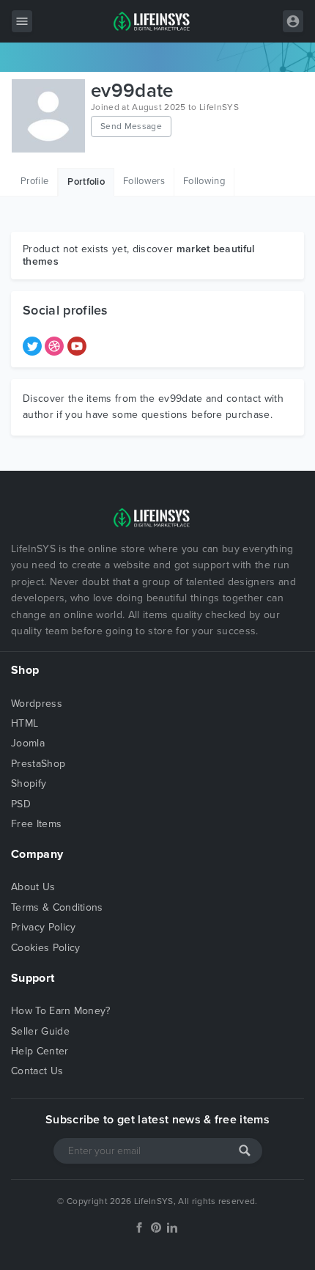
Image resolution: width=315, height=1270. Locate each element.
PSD (21, 804)
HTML (24, 723)
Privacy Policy (43, 927)
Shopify (28, 783)
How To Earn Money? (61, 1011)
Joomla (28, 743)
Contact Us (37, 1071)
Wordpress (36, 703)
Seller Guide (40, 1031)
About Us (33, 887)
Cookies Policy (45, 948)
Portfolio (86, 182)
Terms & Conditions (57, 907)
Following (204, 181)
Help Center (40, 1051)
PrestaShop (38, 763)
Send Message (131, 126)
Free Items (36, 824)
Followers (144, 181)
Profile (34, 181)
